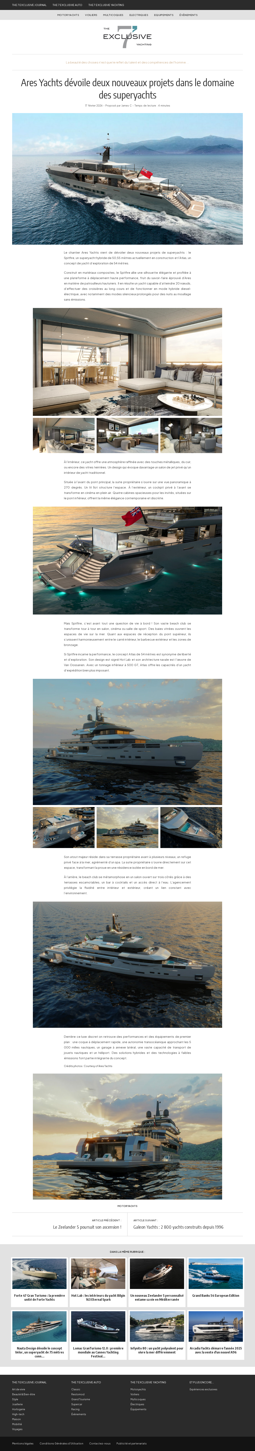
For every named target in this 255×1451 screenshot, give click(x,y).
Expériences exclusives (203, 1389)
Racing (75, 1409)
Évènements (188, 15)
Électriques (137, 1404)
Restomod (77, 1394)
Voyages (17, 1429)
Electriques (138, 15)
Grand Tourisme (80, 1399)
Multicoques (113, 15)
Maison (16, 1419)
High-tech (18, 1414)
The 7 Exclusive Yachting (106, 5)
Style (15, 1399)
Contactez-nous (100, 1443)
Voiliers (91, 15)
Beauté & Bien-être (23, 1394)
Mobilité (17, 1424)
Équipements (138, 1409)
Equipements (164, 15)
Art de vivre (18, 1389)
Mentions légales (23, 1443)
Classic (75, 1389)
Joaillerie (17, 1404)
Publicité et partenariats (132, 1443)
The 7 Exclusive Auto (67, 5)
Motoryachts (68, 15)
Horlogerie (18, 1409)
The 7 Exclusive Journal (29, 5)
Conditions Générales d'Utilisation (61, 1443)
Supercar (76, 1404)
